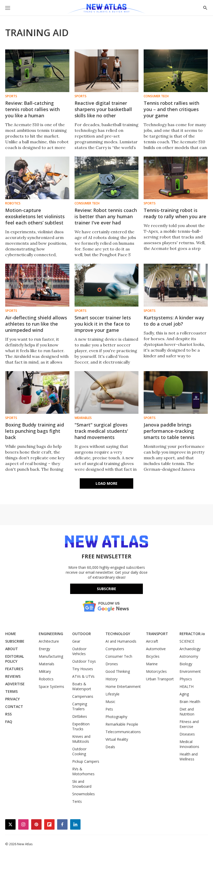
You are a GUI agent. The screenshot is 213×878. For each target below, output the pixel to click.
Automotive (156, 648)
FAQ (8, 721)
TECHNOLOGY (117, 633)
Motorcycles (156, 671)
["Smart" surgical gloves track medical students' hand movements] (107, 392)
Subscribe (106, 588)
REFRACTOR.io (192, 633)
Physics (185, 678)
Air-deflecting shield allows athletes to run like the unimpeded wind (36, 323)
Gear (76, 641)
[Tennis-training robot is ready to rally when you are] (176, 178)
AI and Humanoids (120, 641)
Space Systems (51, 686)
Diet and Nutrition (186, 711)
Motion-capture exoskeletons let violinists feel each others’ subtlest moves (35, 219)
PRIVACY (12, 698)
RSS (8, 714)
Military (45, 671)
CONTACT (14, 706)
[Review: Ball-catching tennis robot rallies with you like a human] (37, 70)
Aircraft (152, 641)
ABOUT (11, 648)
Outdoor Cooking (79, 751)
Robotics (13, 203)
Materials (46, 663)
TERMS (11, 691)
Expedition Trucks (81, 726)
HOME (10, 633)
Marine (152, 663)
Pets (109, 709)
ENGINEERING (51, 633)
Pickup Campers (85, 761)
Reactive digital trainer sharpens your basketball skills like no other (103, 109)
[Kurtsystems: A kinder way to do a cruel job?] (176, 285)
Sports (11, 96)
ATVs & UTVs (83, 676)
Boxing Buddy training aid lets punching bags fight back (34, 431)
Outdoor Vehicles (79, 651)
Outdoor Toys (84, 661)
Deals (110, 746)
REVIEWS (13, 676)
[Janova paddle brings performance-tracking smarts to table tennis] (176, 392)
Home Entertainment (123, 686)
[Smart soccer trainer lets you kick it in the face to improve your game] (107, 285)
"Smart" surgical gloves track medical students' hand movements (101, 431)
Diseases (187, 734)
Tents (77, 801)
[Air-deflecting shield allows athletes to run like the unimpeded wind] (37, 285)
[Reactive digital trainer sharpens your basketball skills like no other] (107, 70)
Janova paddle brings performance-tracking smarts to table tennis (169, 431)
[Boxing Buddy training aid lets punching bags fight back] (37, 392)
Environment (190, 671)
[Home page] (106, 9)
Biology (185, 663)
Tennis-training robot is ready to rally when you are (175, 213)
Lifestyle (112, 694)
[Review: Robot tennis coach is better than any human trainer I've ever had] (107, 178)
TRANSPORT (157, 633)
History (111, 678)
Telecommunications (123, 731)
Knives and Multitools (81, 739)
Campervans (82, 696)
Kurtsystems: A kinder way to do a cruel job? (174, 320)
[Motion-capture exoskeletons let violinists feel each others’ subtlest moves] (37, 178)
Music (110, 701)
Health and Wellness (188, 756)
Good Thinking (117, 671)
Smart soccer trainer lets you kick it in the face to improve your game (103, 323)
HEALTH (186, 686)
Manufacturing (51, 656)
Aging (184, 694)
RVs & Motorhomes (83, 771)
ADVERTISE (15, 683)
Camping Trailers (79, 706)
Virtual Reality (116, 739)
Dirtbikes (79, 716)
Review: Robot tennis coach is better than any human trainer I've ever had (106, 216)
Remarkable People (121, 724)
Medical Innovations (189, 744)
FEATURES (14, 668)
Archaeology (190, 648)
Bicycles (152, 656)
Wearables (83, 417)
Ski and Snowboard (81, 784)
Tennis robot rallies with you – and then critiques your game (171, 109)
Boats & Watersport (81, 686)
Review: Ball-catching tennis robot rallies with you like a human (32, 109)
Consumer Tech (156, 96)
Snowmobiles (83, 793)
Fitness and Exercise (189, 724)
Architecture (49, 641)
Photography (116, 716)
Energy (44, 648)
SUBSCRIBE (14, 641)
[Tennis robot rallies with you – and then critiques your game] (176, 70)
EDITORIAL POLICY (14, 659)
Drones (111, 663)
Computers (114, 648)
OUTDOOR (81, 633)
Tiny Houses (82, 668)
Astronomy (188, 656)
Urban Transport (160, 678)
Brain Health (189, 701)
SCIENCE (186, 641)
